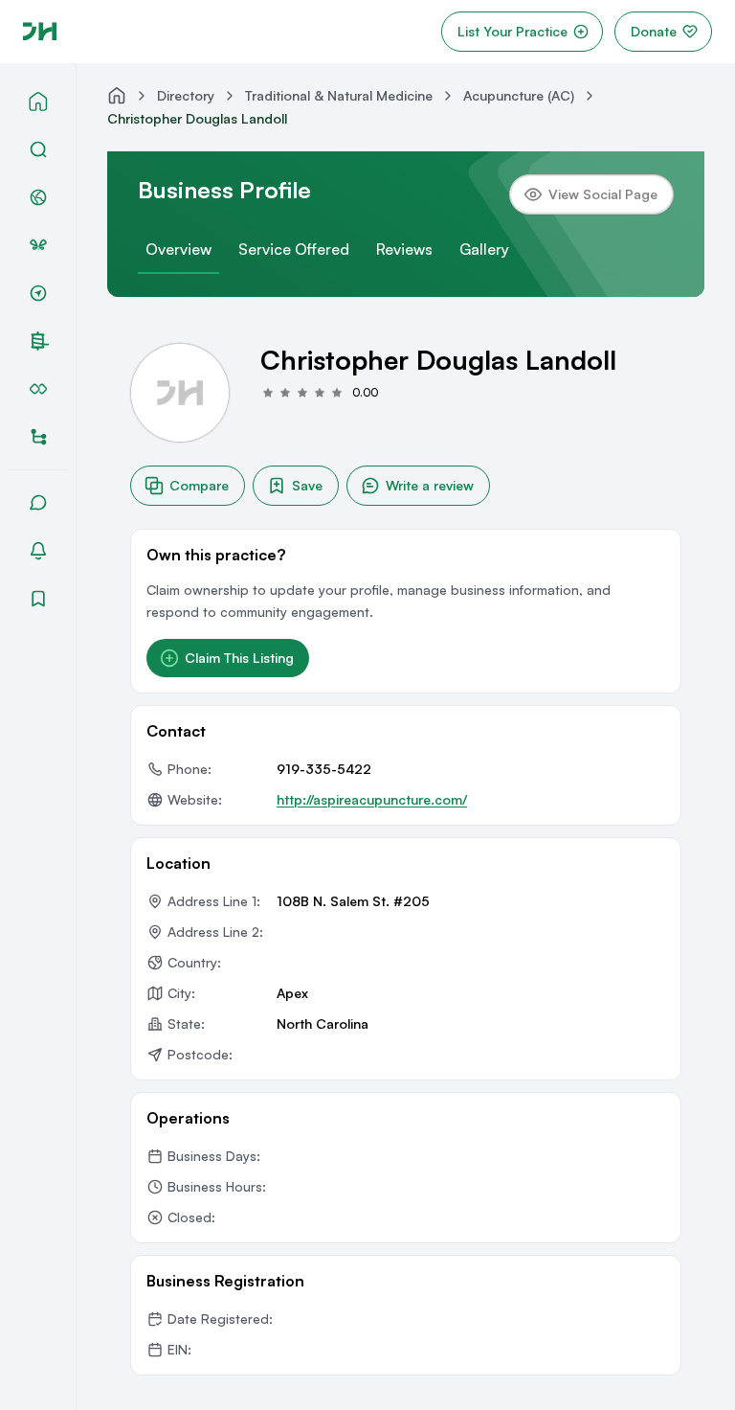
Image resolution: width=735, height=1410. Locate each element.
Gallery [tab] (484, 249)
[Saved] (38, 599)
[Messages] (38, 503)
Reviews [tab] (404, 249)
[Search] (38, 149)
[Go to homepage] (39, 31)
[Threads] (40, 341)
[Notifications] (38, 551)
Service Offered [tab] (293, 249)
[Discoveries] (38, 293)
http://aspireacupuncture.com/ (372, 799)
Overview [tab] (178, 249)
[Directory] (38, 437)
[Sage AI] (38, 245)
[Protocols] (38, 389)
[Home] (38, 102)
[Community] (38, 197)
